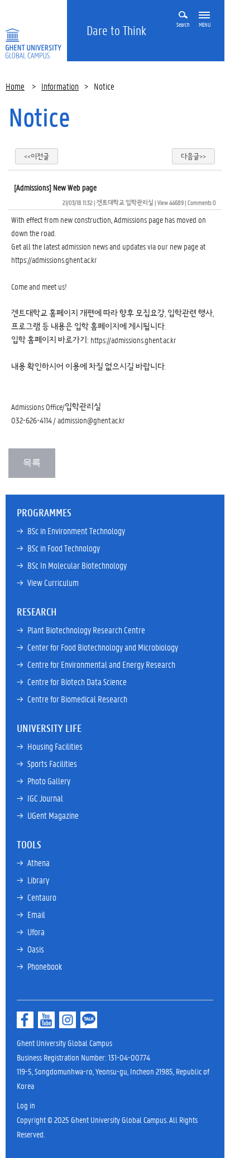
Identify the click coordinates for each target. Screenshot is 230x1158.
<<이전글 (36, 156)
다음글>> (193, 156)
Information (60, 86)
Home (15, 86)
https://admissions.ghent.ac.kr (55, 259)
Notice (39, 117)
